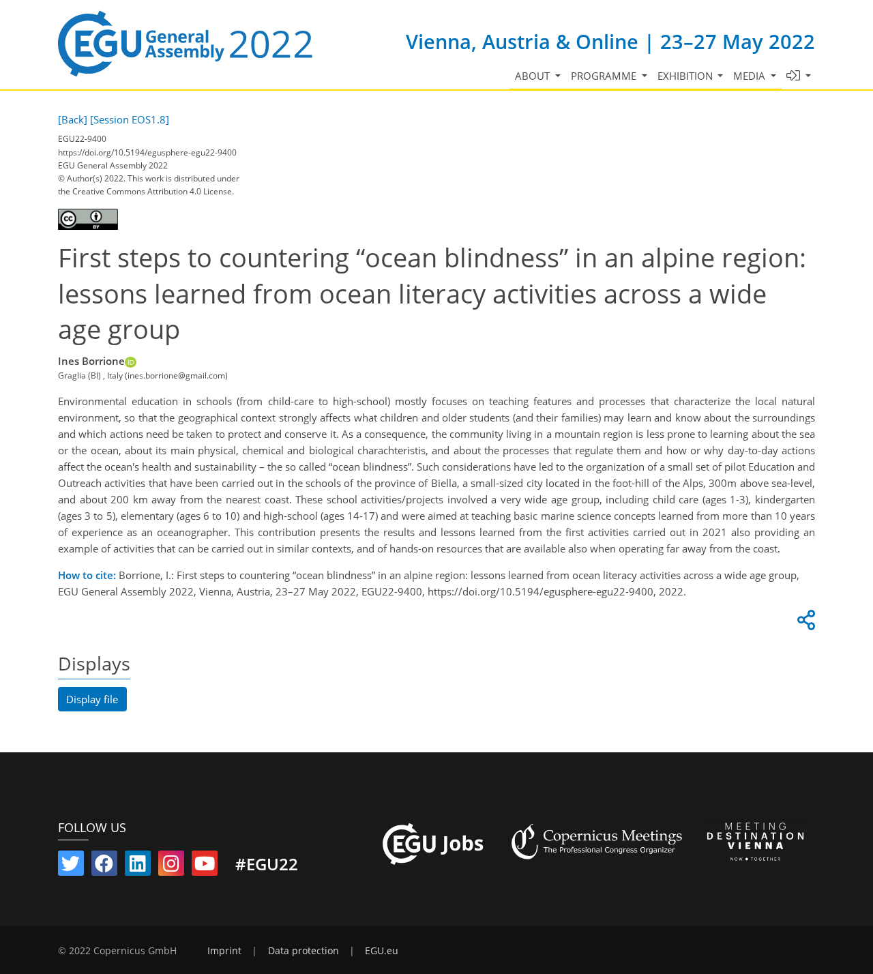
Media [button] (750, 76)
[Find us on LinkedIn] (138, 866)
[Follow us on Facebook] (104, 866)
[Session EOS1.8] (129, 119)
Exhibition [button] (686, 76)
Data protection (303, 951)
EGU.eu (381, 951)
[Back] (72, 119)
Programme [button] (605, 76)
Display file (92, 699)
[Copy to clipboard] (804, 623)
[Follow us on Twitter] (71, 866)
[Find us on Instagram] (171, 866)
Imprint (224, 951)
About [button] (533, 76)
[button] (799, 76)
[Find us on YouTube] (205, 866)
